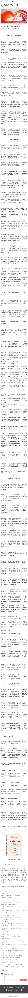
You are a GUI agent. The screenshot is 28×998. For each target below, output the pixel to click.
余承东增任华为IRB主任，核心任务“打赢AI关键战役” (14, 910)
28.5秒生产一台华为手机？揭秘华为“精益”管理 (12, 950)
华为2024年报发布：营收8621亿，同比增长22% (12, 934)
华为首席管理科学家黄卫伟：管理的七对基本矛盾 (13, 917)
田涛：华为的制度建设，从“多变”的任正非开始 (12, 895)
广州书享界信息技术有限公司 (14, 996)
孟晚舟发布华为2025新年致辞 (8, 938)
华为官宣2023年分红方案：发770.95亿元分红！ (12, 964)
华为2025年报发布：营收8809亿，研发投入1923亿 (13, 893)
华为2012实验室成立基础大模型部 (9, 900)
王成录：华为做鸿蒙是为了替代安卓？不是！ (12, 902)
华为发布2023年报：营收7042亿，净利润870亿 (12, 966)
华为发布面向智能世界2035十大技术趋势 (11, 912)
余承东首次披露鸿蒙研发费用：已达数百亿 (11, 923)
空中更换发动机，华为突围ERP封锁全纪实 (11, 957)
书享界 (14, 1)
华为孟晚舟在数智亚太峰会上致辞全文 (10, 959)
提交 (23, 979)
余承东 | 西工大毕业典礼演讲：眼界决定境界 (12, 955)
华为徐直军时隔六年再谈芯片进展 (9, 915)
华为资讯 (10, 6)
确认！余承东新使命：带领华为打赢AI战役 (12, 904)
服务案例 (10, 990)
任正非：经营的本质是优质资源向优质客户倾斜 (12, 931)
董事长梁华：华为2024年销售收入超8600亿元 (12, 936)
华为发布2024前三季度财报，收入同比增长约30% (13, 948)
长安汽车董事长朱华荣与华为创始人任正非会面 (12, 925)
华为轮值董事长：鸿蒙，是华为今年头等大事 (12, 962)
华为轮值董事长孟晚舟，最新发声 (9, 897)
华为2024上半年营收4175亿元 (8, 953)
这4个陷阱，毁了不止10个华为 (10, 5)
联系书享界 (17, 990)
